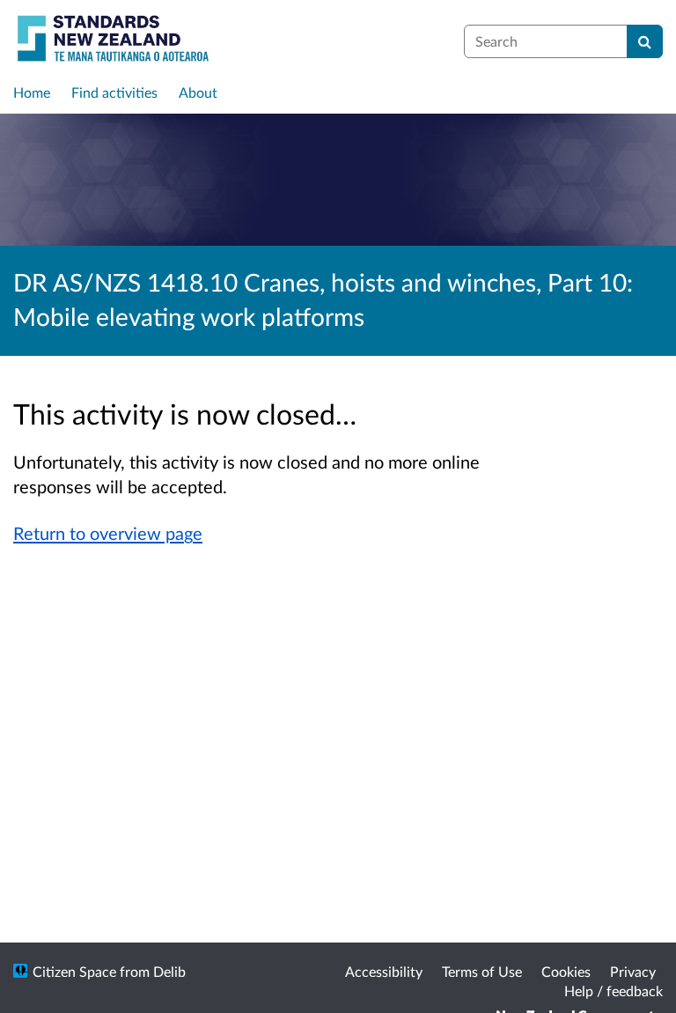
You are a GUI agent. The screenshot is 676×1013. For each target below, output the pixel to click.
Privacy (633, 971)
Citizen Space (74, 971)
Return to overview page (107, 532)
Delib (169, 971)
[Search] (645, 41)
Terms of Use (482, 971)
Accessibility (383, 971)
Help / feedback (613, 990)
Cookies (566, 971)
